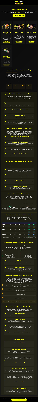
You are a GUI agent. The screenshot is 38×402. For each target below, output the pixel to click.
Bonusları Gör (6, 64)
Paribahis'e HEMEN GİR (19, 15)
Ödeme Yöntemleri (19, 41)
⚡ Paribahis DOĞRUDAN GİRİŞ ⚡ (19, 399)
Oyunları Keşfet (31, 41)
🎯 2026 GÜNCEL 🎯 (19, 3)
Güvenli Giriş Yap (6, 41)
